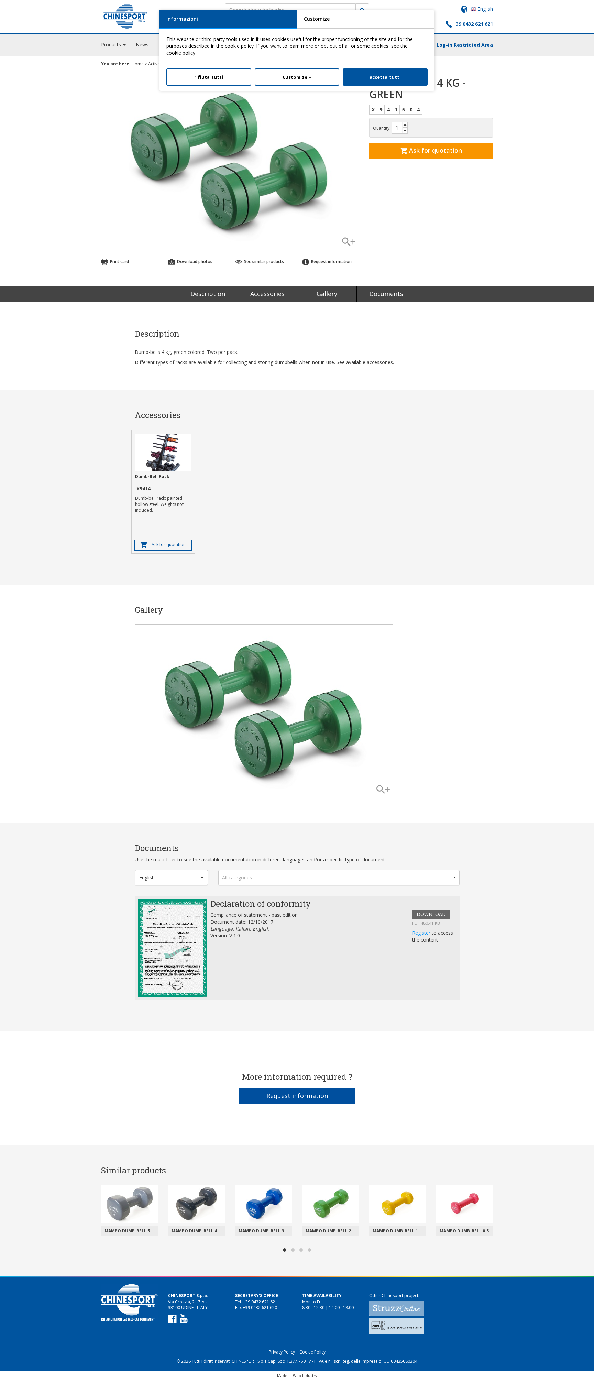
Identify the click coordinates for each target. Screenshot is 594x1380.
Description (207, 294)
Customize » (297, 77)
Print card (119, 261)
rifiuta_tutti (208, 77)
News (142, 44)
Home (138, 64)
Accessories (267, 294)
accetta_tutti (385, 77)
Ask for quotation (434, 150)
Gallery (327, 294)
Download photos (194, 261)
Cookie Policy (312, 1352)
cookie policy (180, 53)
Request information (297, 1095)
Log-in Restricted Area (465, 45)
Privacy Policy (282, 1352)
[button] (171, 877)
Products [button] (111, 44)
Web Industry (305, 1375)
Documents (386, 294)
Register (422, 933)
